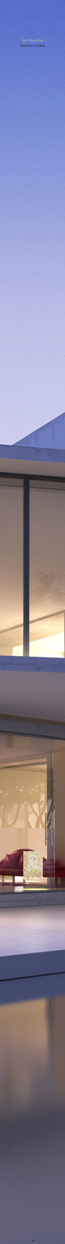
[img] (32, 622)
